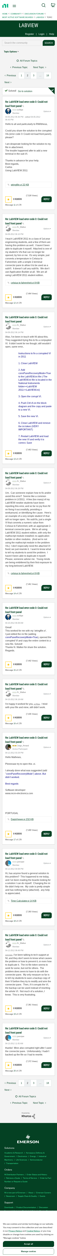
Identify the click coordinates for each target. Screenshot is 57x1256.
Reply (47, 199)
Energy (33, 1156)
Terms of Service (30, 1177)
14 (15, 593)
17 (15, 840)
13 (15, 459)
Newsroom (10, 1196)
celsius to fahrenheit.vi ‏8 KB (25, 283)
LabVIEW (40, 17)
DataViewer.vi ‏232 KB (22, 819)
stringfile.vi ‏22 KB (20, 185)
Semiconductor (36, 1159)
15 (15, 670)
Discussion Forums (34, 13)
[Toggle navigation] (15, 6)
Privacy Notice (15, 1230)
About (30, 1192)
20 (15, 1071)
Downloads (8, 1207)
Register (29, 34)
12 (15, 303)
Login (41, 34)
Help (51, 34)
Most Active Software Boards (17, 17)
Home (5, 13)
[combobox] (21, 43)
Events (42, 1196)
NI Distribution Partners (14, 1174)
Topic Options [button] (10, 51)
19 (15, 1014)
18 (47, 75)
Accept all (28, 1244)
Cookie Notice (33, 1230)
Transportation (12, 1163)
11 (14, 205)
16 (15, 723)
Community (16, 13)
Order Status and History (37, 1174)
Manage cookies (28, 1251)
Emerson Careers (43, 1192)
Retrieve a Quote (13, 1177)
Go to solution (25, 91)
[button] (8, 199)
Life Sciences (21, 1159)
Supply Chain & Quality (27, 1196)
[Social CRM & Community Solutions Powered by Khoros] (28, 1115)
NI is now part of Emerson (14, 1192)
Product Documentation (26, 1207)
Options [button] (46, 111)
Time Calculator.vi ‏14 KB (23, 901)
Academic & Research (13, 1152)
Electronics (22, 1156)
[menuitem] (44, 6)
